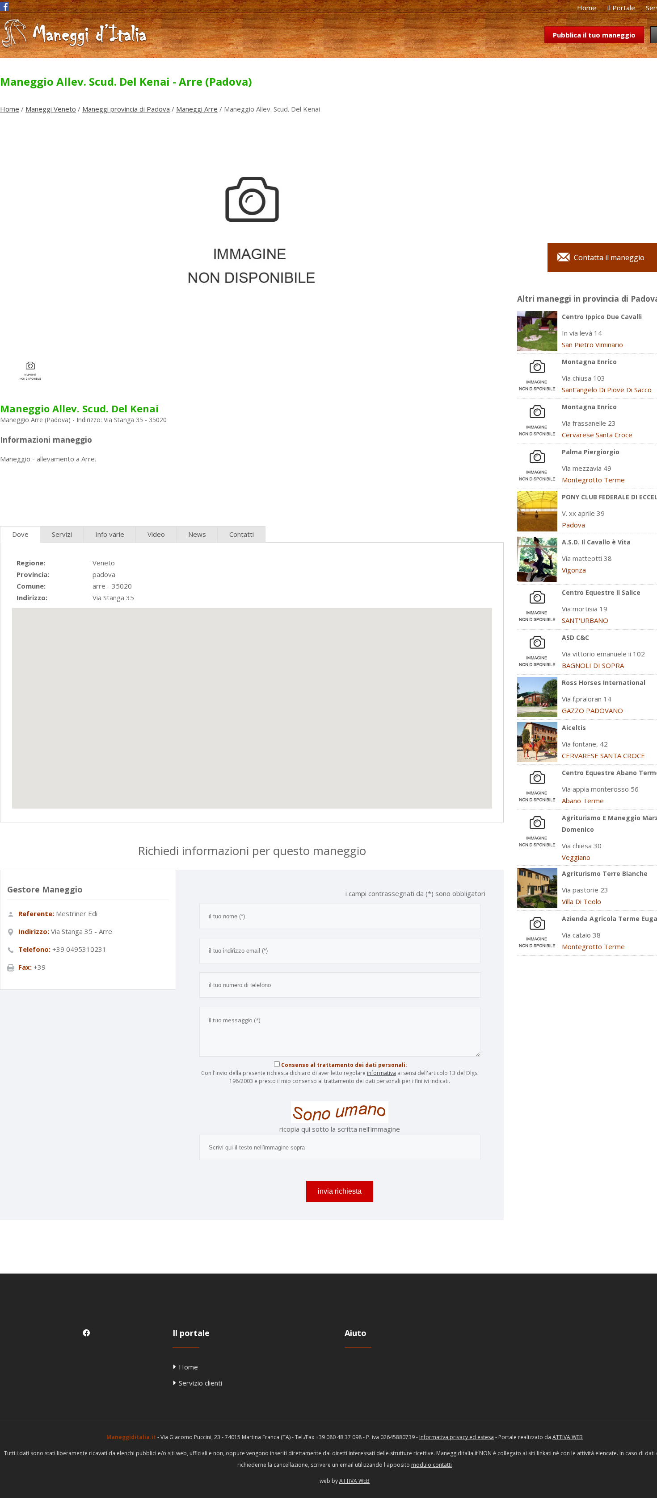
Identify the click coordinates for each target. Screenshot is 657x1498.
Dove (20, 534)
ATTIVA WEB (567, 1437)
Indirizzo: (32, 597)
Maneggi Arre (197, 108)
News (197, 534)
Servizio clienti (200, 1382)
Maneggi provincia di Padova (126, 108)
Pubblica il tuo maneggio (594, 34)
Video (156, 534)
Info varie (109, 534)
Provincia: (33, 574)
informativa (381, 1073)
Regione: (31, 562)
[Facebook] (4, 8)
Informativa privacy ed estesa (456, 1437)
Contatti (241, 534)
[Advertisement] (251, 491)
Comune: (31, 585)
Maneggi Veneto (50, 108)
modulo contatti (431, 1465)
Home (586, 7)
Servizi (62, 534)
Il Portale (621, 7)
